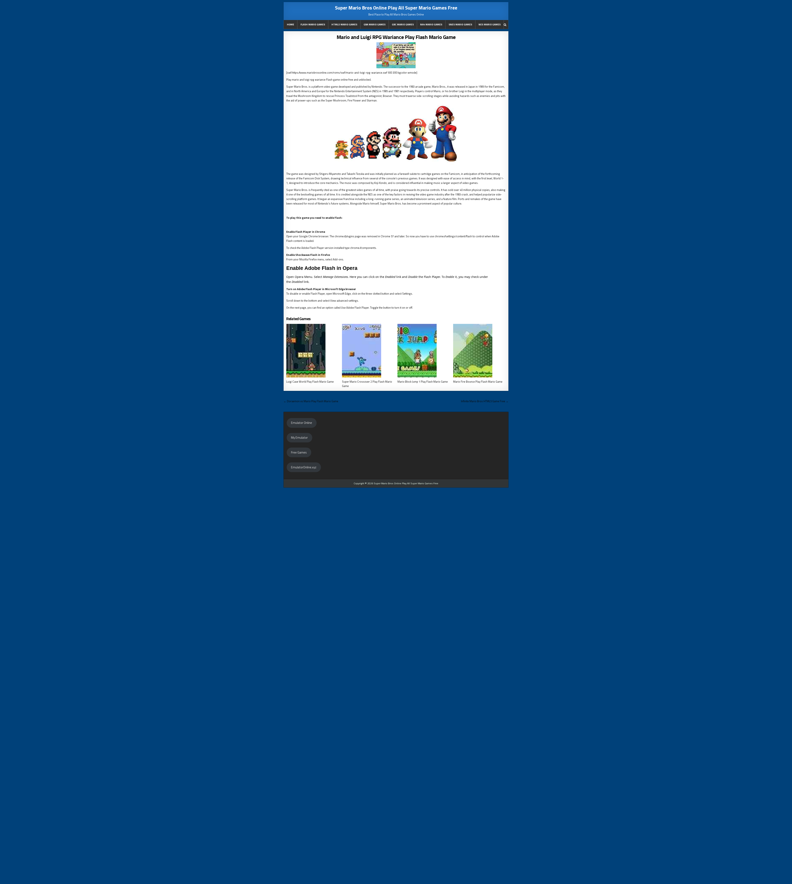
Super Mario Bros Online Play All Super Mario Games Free (396, 7)
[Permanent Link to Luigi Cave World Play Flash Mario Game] (312, 350)
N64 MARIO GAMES (431, 24)
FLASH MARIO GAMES (313, 24)
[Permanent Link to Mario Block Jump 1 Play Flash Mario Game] (423, 350)
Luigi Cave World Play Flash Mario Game (310, 382)
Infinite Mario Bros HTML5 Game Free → (484, 401)
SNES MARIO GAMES (460, 24)
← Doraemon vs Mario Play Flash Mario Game (311, 401)
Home (290, 24)
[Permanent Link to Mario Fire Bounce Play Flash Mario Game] (479, 350)
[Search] (505, 24)
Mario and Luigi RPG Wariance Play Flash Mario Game (396, 37)
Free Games (299, 452)
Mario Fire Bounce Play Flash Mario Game (477, 382)
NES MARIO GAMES (489, 24)
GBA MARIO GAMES (374, 24)
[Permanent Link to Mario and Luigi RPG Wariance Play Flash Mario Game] (396, 55)
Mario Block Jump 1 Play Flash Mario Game (422, 382)
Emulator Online (301, 422)
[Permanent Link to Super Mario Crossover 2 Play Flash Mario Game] (368, 350)
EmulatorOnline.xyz (303, 467)
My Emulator (299, 437)
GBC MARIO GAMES (403, 24)
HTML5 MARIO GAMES (344, 24)
